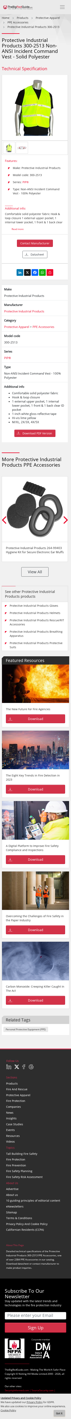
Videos (10, 1141)
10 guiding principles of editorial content (33, 1200)
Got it (59, 1413)
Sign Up (35, 1327)
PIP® (25, 182)
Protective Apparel (18, 1095)
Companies (13, 1107)
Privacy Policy (35, 1402)
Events (10, 1130)
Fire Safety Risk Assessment (24, 1177)
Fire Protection (15, 1101)
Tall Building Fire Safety (21, 1154)
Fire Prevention (16, 1165)
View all (35, 571)
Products (12, 1083)
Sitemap (11, 1212)
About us (12, 1195)
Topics (10, 1147)
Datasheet (37, 254)
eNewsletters (14, 1206)
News (9, 1112)
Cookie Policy (8, 1410)
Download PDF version (37, 433)
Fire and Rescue (16, 1089)
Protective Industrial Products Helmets (35, 613)
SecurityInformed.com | (18, 1390)
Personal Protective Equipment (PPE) (26, 1029)
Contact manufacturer (35, 243)
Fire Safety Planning (19, 1171)
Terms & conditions (19, 1218)
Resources (13, 1136)
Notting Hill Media (28, 1374)
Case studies (14, 1124)
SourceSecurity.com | (43, 1390)
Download (35, 719)
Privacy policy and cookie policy (27, 1224)
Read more (18, 229)
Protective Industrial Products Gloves (34, 605)
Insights (11, 1118)
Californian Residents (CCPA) (25, 1230)
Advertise (12, 1189)
